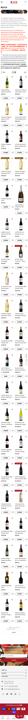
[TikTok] (11, 694)
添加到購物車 (5, 98)
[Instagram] (7, 694)
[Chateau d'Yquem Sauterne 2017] (7, 109)
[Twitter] (19, 694)
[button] (13, 72)
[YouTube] (15, 694)
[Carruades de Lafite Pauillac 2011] (7, 333)
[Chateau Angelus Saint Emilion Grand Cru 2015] (21, 605)
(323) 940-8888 (13, 686)
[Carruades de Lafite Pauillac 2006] (21, 278)
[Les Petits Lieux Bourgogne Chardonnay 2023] (7, 251)
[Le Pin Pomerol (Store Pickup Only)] (7, 360)
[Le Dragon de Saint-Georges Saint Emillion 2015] (21, 523)
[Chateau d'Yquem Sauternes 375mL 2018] (7, 305)
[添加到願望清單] (12, 98)
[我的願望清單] (25, 2)
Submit (14, 660)
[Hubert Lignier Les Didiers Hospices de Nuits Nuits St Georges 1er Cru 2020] (7, 387)
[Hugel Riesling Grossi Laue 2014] (7, 82)
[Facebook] (3, 694)
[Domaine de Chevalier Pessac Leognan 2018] (7, 605)
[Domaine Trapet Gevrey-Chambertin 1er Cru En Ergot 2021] (7, 414)
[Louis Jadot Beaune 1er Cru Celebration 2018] (21, 550)
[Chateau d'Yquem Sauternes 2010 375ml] (21, 163)
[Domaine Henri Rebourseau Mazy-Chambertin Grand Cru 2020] (21, 360)
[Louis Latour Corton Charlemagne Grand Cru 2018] (21, 109)
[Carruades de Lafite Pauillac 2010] (7, 523)
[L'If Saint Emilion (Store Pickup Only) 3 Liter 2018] (21, 333)
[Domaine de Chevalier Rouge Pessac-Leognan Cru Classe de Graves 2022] (21, 441)
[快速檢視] (12, 77)
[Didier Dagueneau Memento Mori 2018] (21, 469)
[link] (8, 717)
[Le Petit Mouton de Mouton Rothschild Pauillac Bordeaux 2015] (21, 136)
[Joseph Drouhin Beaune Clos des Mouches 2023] (7, 224)
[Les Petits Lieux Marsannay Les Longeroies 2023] (21, 224)
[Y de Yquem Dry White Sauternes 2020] (21, 496)
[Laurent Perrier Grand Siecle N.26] (21, 577)
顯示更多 (14, 632)
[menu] (2, 2)
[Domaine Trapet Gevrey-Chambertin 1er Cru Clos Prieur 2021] (21, 387)
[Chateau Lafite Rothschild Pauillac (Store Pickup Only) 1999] (21, 305)
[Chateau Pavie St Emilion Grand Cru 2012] (7, 496)
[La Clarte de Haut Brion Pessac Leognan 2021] (7, 278)
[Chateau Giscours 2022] (7, 190)
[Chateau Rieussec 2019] (7, 577)
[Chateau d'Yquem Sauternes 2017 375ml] (7, 163)
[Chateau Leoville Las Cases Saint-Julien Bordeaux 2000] (21, 82)
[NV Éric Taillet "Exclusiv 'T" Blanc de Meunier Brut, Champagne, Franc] (21, 251)
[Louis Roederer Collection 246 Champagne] (21, 193)
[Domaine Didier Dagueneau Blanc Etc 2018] (7, 550)
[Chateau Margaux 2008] (7, 136)
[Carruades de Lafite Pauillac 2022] (7, 469)
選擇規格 (5, 376)
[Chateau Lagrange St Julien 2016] (7, 441)
